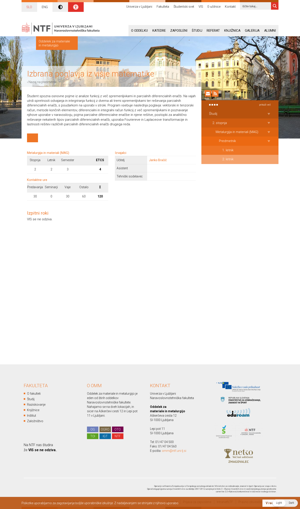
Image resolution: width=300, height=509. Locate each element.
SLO (29, 7)
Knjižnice (33, 410)
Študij (197, 31)
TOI (92, 436)
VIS (201, 6)
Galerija (252, 31)
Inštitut (31, 415)
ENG (45, 7)
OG (92, 429)
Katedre (159, 31)
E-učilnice (214, 6)
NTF (118, 436)
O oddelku (139, 31)
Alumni (270, 31)
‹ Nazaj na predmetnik (42, 82)
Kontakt (230, 6)
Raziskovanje (36, 404)
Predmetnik (227, 141)
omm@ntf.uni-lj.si (174, 450)
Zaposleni (178, 31)
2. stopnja (219, 123)
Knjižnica (232, 31)
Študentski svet (183, 6)
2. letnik (227, 159)
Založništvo (35, 421)
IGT (105, 436)
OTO (117, 429)
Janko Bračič (158, 160)
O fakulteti (34, 393)
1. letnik (227, 150)
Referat (213, 31)
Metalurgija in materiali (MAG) (237, 132)
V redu (270, 503)
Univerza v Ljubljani (139, 6)
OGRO (105, 429)
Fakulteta (163, 6)
